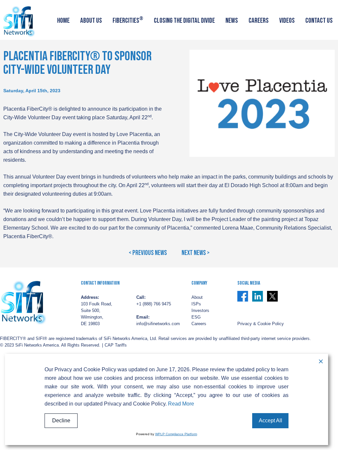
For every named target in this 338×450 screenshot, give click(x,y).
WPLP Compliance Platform (176, 434)
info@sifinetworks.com (158, 324)
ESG (196, 317)
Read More (181, 404)
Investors (200, 310)
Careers (259, 20)
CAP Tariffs (116, 345)
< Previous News (148, 253)
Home (63, 20)
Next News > (196, 253)
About (197, 297)
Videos (287, 20)
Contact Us (319, 20)
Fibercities (128, 19)
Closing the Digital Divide (184, 20)
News (231, 20)
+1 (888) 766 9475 (153, 304)
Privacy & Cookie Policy (260, 324)
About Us (91, 20)
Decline (61, 420)
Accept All (270, 420)
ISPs (196, 304)
